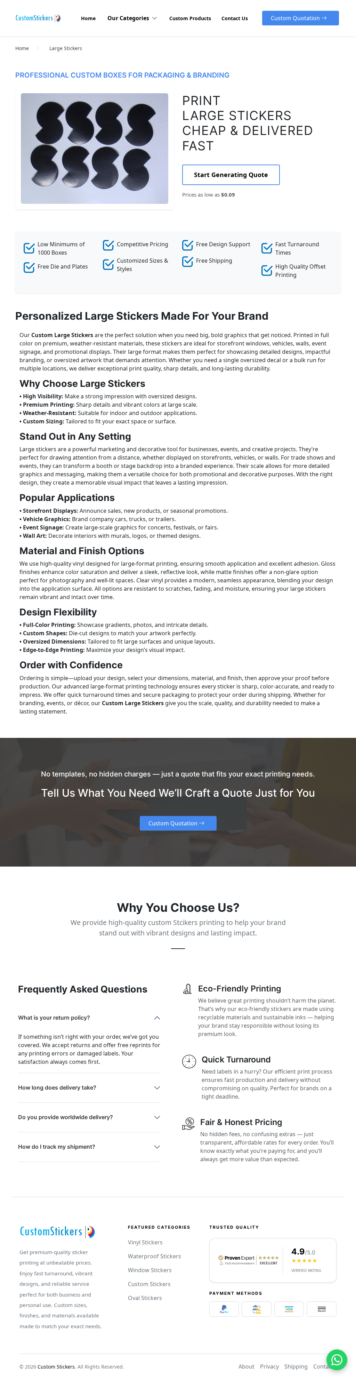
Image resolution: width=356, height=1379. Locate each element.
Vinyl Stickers (145, 1242)
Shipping (296, 1366)
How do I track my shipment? (56, 1146)
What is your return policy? (54, 1017)
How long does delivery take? (57, 1087)
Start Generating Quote (231, 174)
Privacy (269, 1366)
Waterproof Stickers (154, 1256)
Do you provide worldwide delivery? (65, 1117)
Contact (323, 1366)
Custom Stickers (149, 1284)
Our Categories (129, 18)
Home (22, 48)
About (246, 1366)
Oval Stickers (145, 1298)
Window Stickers (150, 1270)
